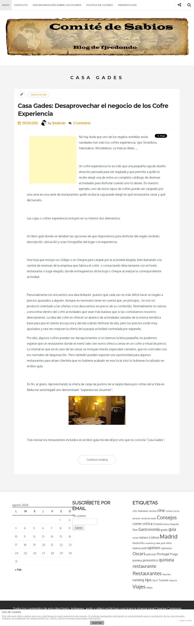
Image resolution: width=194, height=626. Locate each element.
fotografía (174, 524)
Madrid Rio (139, 543)
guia (172, 529)
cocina (169, 510)
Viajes (139, 586)
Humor (136, 537)
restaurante (144, 566)
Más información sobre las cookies (57, 5)
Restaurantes (147, 573)
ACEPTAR (97, 623)
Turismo (163, 580)
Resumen (166, 574)
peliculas (151, 554)
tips (148, 579)
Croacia (157, 523)
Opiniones (166, 548)
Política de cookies (99, 5)
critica (147, 523)
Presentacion (127, 5)
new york (160, 543)
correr (137, 524)
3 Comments (82, 123)
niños (169, 543)
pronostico (150, 560)
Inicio (5, 5)
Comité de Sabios (148, 518)
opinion (153, 547)
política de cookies (47, 618)
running (138, 580)
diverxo (166, 524)
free (135, 529)
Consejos (167, 517)
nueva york (140, 548)
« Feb (18, 569)
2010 (135, 511)
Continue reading (101, 461)
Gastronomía (38, 94)
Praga (174, 554)
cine (161, 510)
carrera (152, 510)
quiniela (166, 559)
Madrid (169, 536)
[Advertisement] (53, 159)
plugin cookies (186, 620)
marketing (150, 543)
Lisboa (154, 537)
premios (137, 560)
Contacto (21, 5)
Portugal (163, 554)
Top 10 (155, 580)
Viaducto (173, 580)
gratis (164, 530)
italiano (143, 537)
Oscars (139, 553)
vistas (149, 587)
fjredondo (59, 123)
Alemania (143, 510)
